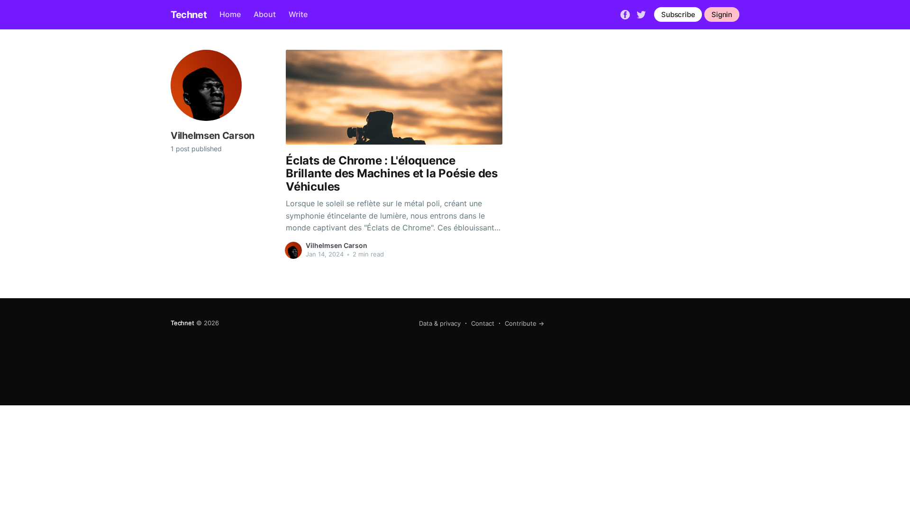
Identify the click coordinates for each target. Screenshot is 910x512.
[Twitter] (641, 13)
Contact (482, 323)
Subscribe (678, 14)
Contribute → (524, 323)
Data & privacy (440, 323)
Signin (721, 14)
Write (298, 14)
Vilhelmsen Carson (336, 245)
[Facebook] (625, 13)
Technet (189, 14)
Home (230, 14)
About (265, 14)
